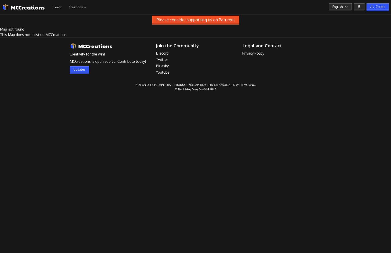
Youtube (162, 72)
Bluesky (162, 66)
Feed (57, 7)
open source (105, 61)
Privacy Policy (253, 53)
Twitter (162, 59)
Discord (162, 53)
